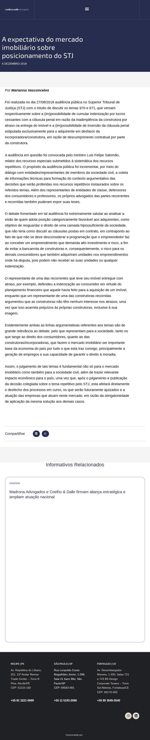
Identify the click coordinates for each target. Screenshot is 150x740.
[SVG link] (17, 10)
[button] (87, 8)
